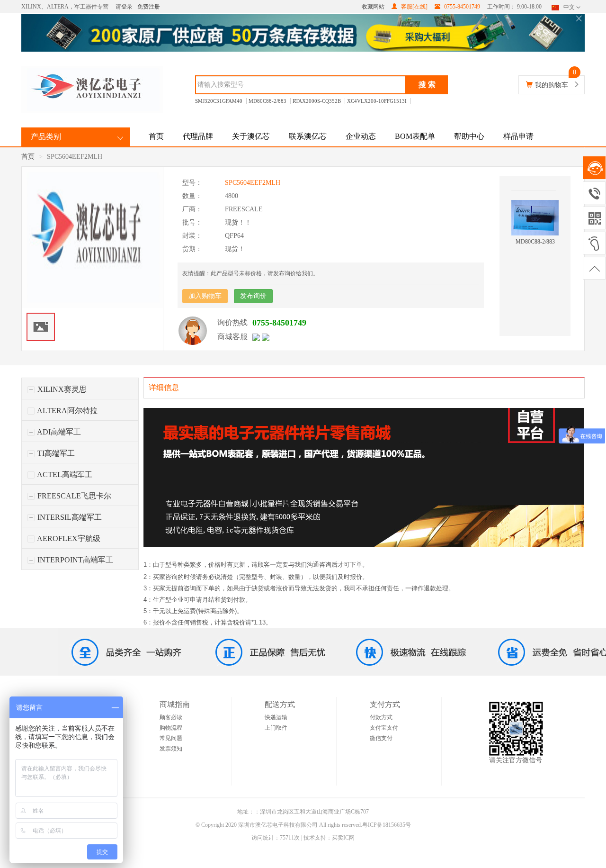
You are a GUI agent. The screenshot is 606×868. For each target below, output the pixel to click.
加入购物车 (205, 295)
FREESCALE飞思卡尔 (73, 496)
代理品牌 (198, 136)
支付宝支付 (384, 727)
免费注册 (148, 6)
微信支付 (381, 738)
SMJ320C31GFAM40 (218, 101)
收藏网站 (373, 6)
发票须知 (171, 748)
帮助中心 (469, 136)
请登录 (124, 6)
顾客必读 (171, 717)
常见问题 (171, 738)
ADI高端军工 (58, 432)
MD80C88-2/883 (267, 101)
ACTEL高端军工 (64, 474)
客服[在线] (414, 6)
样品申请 (518, 136)
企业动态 (361, 136)
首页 (156, 136)
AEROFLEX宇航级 (68, 538)
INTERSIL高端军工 (69, 517)
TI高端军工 (55, 453)
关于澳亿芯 (251, 136)
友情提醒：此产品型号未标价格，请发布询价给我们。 (250, 273)
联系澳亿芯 (308, 136)
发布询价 (253, 295)
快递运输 (276, 717)
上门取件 (276, 727)
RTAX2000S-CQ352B (317, 101)
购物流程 (171, 727)
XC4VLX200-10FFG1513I (377, 101)
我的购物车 (551, 85)
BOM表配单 (415, 136)
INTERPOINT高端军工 (74, 560)
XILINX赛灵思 (61, 389)
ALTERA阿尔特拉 (67, 411)
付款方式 (381, 717)
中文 (569, 7)
